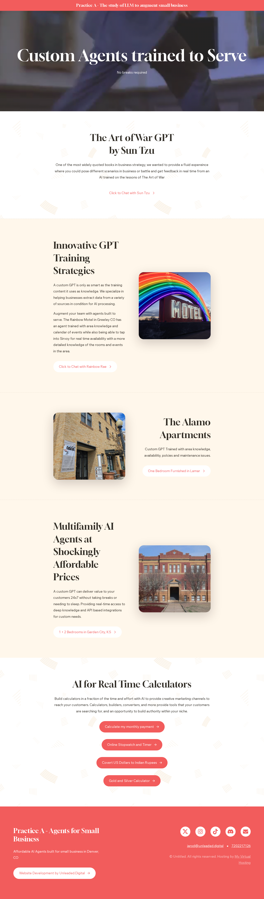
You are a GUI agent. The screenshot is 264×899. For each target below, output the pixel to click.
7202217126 (241, 846)
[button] (132, 193)
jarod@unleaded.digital (205, 846)
